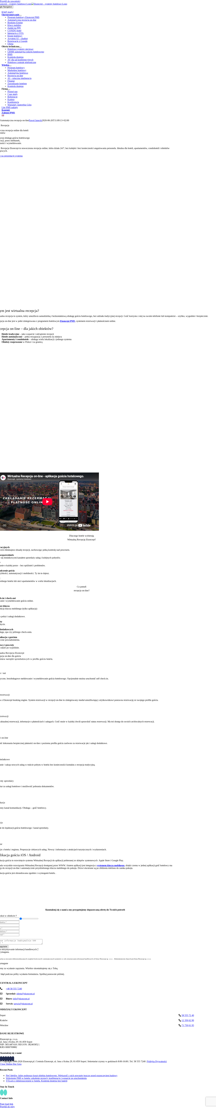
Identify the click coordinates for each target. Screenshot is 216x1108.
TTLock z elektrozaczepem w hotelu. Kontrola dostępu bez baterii (36, 1081)
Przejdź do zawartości (10, 1)
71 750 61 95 (188, 1025)
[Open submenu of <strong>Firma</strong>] (9, 89)
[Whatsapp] (10, 1058)
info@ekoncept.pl (21, 998)
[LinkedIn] (3, 1058)
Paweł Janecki (35, 120)
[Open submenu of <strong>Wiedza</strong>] (10, 65)
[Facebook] (1, 1058)
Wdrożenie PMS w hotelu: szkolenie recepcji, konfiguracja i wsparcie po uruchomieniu (46, 1078)
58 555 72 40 (188, 1015)
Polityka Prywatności (157, 1061)
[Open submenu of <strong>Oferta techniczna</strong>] (20, 47)
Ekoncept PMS (67, 321)
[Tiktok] (6, 1058)
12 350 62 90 (188, 1020)
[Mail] (13, 1058)
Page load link (6, 1104)
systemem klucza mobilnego (110, 865)
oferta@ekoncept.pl (25, 993)
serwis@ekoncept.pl (23, 1003)
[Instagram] (8, 1058)
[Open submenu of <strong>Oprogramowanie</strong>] (20, 15)
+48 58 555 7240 (14, 988)
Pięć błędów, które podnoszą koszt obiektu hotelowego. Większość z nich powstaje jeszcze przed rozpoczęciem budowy (61, 1075)
